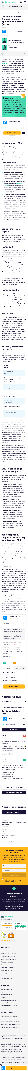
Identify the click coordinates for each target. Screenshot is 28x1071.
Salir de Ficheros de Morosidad (10, 1027)
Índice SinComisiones (7, 962)
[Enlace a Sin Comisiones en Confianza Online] (14, 935)
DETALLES (15, 729)
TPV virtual (15, 112)
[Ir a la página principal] (8, 2)
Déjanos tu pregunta (14, 812)
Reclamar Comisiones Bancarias (10, 1024)
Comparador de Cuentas (8, 1000)
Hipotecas (4, 992)
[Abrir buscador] (21, 2)
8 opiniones (11, 36)
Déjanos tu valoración (14, 792)
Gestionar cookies (6, 979)
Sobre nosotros (5, 951)
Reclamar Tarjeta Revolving (9, 1016)
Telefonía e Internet (7, 995)
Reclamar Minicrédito (7, 1019)
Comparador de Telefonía (9, 1006)
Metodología (5, 965)
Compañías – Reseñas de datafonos (13, 13)
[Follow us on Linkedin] (12, 940)
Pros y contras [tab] (20, 668)
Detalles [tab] (8, 668)
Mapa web (4, 976)
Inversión (3, 997)
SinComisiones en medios (8, 954)
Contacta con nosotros (8, 956)
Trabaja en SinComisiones (8, 959)
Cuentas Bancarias (6, 989)
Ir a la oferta (17, 1068)
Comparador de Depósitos (9, 1003)
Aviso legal (4, 973)
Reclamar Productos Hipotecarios (11, 1022)
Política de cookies (6, 970)
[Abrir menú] (25, 2)
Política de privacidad (7, 967)
